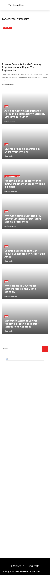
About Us (34, 566)
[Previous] (4, 338)
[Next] (8, 338)
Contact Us (17, 566)
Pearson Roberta (8, 85)
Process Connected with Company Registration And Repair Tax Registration (21, 67)
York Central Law (16, 5)
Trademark (7, 28)
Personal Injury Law (12, 176)
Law (6, 106)
